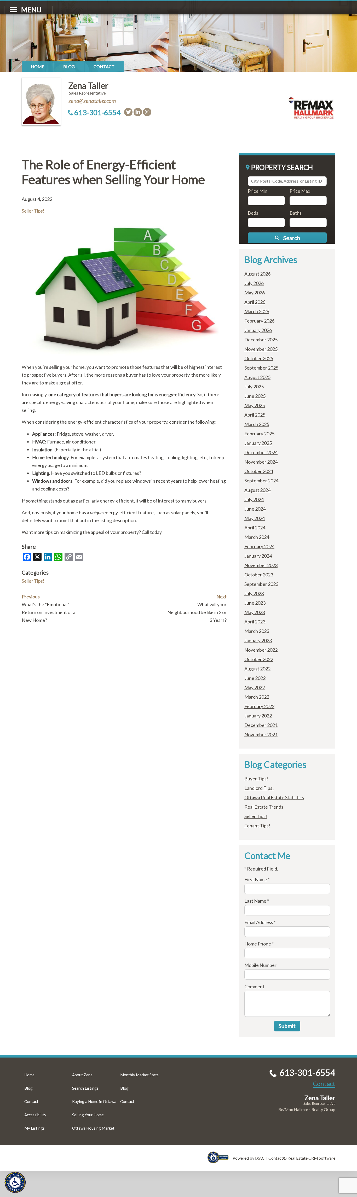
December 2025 (261, 339)
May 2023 (254, 612)
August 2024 (257, 490)
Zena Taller (88, 85)
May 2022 (254, 687)
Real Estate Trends (263, 807)
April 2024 (254, 527)
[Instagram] (147, 112)
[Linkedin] (138, 112)
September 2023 (261, 584)
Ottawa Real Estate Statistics (274, 797)
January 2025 (258, 443)
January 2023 (258, 640)
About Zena (82, 1074)
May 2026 (254, 292)
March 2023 (256, 631)
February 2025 (259, 433)
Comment (254, 986)
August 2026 (257, 274)
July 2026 (254, 283)
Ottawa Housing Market (93, 1128)
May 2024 (254, 518)
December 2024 (261, 452)
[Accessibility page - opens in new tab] (220, 1160)
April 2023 (254, 621)
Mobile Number (260, 965)
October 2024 (258, 471)
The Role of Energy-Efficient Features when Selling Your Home (113, 172)
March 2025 (256, 424)
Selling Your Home (88, 1114)
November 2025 (261, 349)
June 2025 (255, 396)
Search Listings (85, 1088)
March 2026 (256, 311)
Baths (296, 213)
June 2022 (255, 678)
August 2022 (257, 669)
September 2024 (261, 480)
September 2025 (261, 368)
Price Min (257, 191)
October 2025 (258, 358)
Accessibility (35, 1114)
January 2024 (258, 556)
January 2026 (258, 330)
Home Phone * (259, 944)
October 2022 (258, 659)
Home (37, 66)
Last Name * (256, 901)
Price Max (300, 191)
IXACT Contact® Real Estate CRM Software (295, 1157)
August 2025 (257, 377)
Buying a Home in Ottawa (94, 1101)
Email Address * (260, 922)
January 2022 (258, 716)
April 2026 (254, 302)
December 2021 (261, 725)
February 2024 (259, 546)
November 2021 (261, 734)
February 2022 (259, 706)
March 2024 (256, 537)
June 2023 (255, 603)
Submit (287, 1026)
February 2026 (259, 321)
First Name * (257, 879)
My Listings (34, 1128)
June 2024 (255, 509)
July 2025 (254, 386)
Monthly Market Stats (139, 1074)
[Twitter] (128, 112)
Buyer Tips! (256, 778)
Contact (104, 66)
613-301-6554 (97, 112)
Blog (69, 66)
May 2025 (254, 405)
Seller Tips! (33, 211)
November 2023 (261, 565)
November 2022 (261, 650)
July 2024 (254, 499)
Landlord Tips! (259, 788)
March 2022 (256, 697)
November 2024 (261, 462)
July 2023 (254, 593)
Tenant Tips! (257, 825)
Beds (253, 213)
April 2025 (254, 415)
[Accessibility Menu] (15, 1182)
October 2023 (258, 574)
